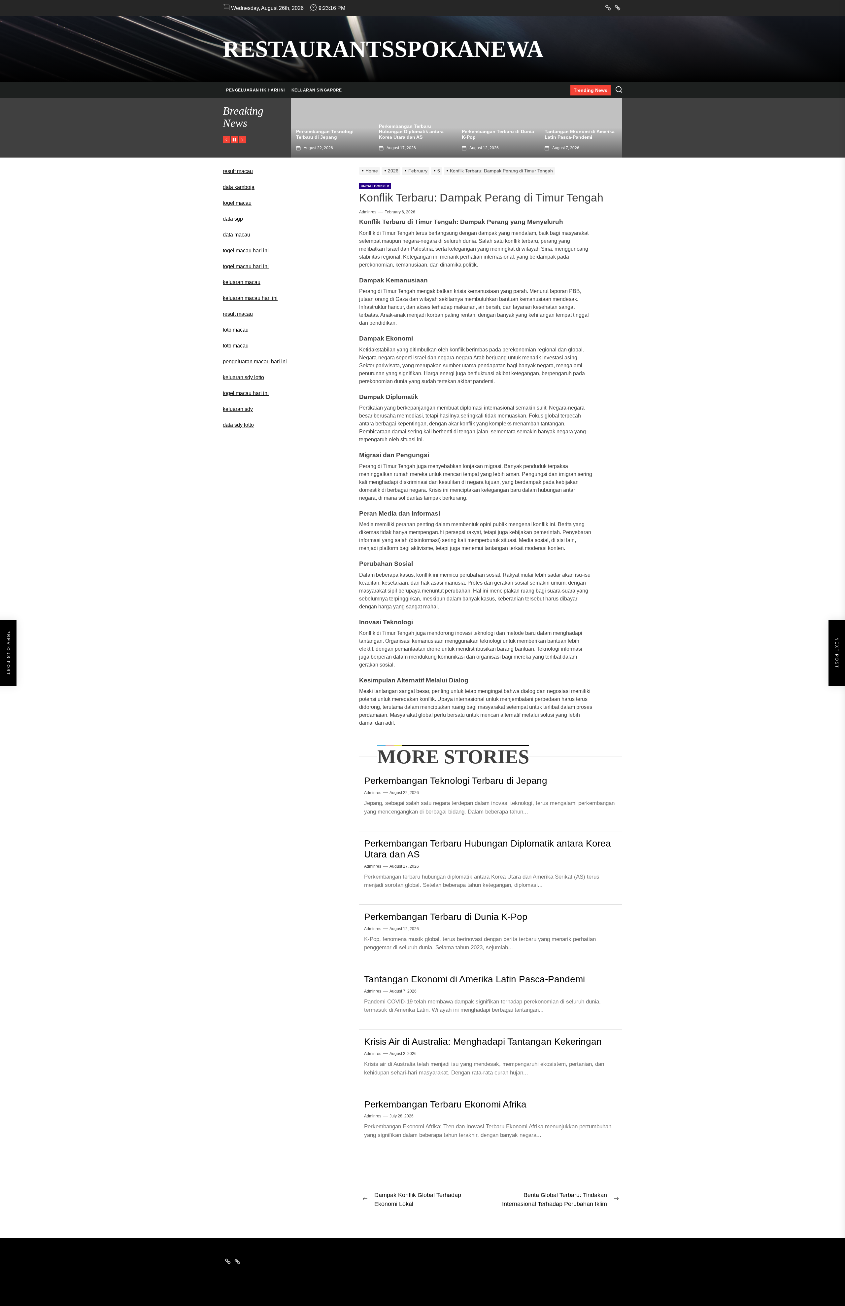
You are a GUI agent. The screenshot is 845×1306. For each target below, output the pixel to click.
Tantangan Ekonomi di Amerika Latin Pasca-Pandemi (497, 134)
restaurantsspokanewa (383, 49)
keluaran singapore (316, 90)
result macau (238, 171)
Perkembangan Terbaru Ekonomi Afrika (445, 1104)
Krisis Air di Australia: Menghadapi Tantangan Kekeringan (571, 132)
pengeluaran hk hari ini (255, 90)
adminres (367, 212)
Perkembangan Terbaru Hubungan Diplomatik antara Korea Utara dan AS (328, 132)
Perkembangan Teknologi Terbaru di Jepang (455, 781)
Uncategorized (375, 186)
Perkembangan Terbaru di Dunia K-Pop (445, 917)
